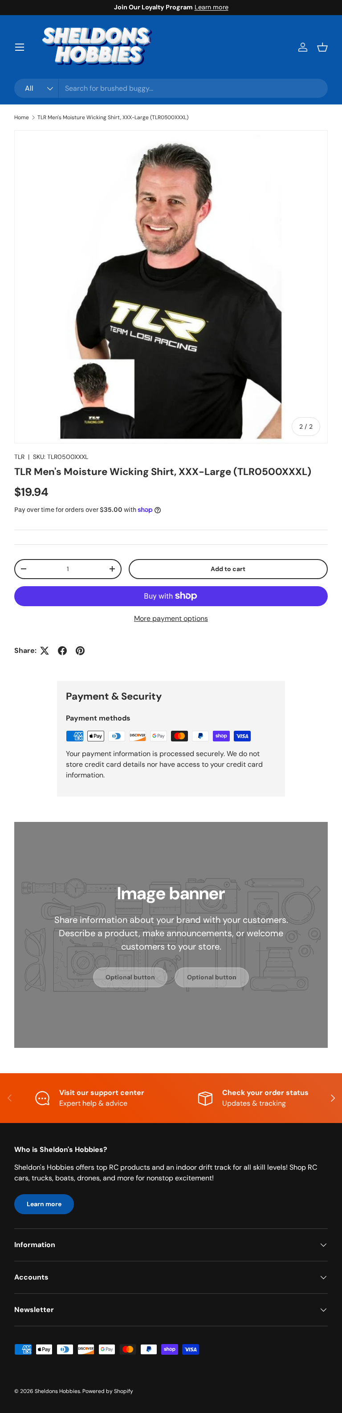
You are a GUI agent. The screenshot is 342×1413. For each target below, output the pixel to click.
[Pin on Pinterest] (80, 651)
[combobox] (171, 88)
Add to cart (228, 569)
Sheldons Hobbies (57, 1391)
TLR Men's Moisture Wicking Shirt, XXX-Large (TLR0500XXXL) (112, 117)
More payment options (171, 618)
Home (21, 117)
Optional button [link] (130, 977)
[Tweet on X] (44, 651)
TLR (19, 457)
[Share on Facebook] (62, 651)
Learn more (211, 7)
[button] (322, 47)
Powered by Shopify (107, 1391)
